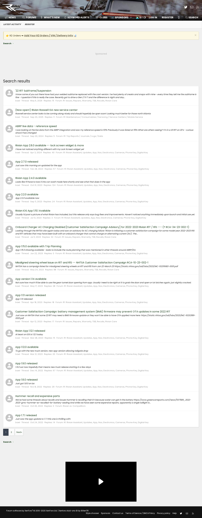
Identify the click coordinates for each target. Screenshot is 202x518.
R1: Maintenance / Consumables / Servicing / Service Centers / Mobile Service (103, 117)
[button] (120, 17)
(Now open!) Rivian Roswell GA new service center (46, 110)
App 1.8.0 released (26, 379)
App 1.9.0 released (26, 363)
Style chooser (92, 513)
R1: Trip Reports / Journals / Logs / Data (83, 136)
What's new (52, 17)
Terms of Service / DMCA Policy (140, 513)
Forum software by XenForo (31, 510)
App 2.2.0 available (26, 194)
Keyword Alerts (78, 17)
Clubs (103, 17)
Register (29, 24)
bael (17, 100)
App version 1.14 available (30, 279)
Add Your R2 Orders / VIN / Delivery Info (48, 35)
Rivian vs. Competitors (74, 406)
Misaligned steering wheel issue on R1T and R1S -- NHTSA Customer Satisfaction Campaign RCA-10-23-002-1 (81, 262)
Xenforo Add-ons (74, 510)
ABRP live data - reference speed (36, 126)
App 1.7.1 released (26, 415)
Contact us (117, 513)
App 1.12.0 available (27, 347)
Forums (31, 17)
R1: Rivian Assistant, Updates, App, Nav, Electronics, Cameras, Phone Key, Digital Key (105, 152)
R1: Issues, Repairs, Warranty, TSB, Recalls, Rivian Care (90, 100)
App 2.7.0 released (26, 161)
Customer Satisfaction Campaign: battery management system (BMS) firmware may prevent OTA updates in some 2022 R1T (92, 311)
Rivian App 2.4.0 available (30, 178)
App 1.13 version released (30, 295)
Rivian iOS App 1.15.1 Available (32, 210)
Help (174, 513)
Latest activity (12, 24)
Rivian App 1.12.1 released (30, 331)
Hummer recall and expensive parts (37, 396)
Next (18, 432)
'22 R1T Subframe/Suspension (33, 91)
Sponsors (105, 513)
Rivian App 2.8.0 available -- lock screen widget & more (49, 145)
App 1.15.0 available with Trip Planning (38, 246)
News (12, 17)
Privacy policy (163, 513)
